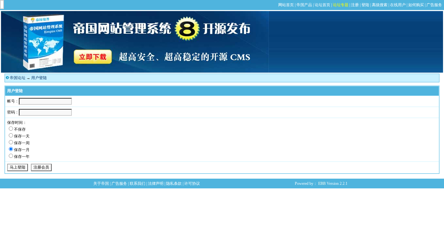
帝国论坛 (17, 78)
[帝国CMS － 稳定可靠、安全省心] (135, 71)
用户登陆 (39, 78)
